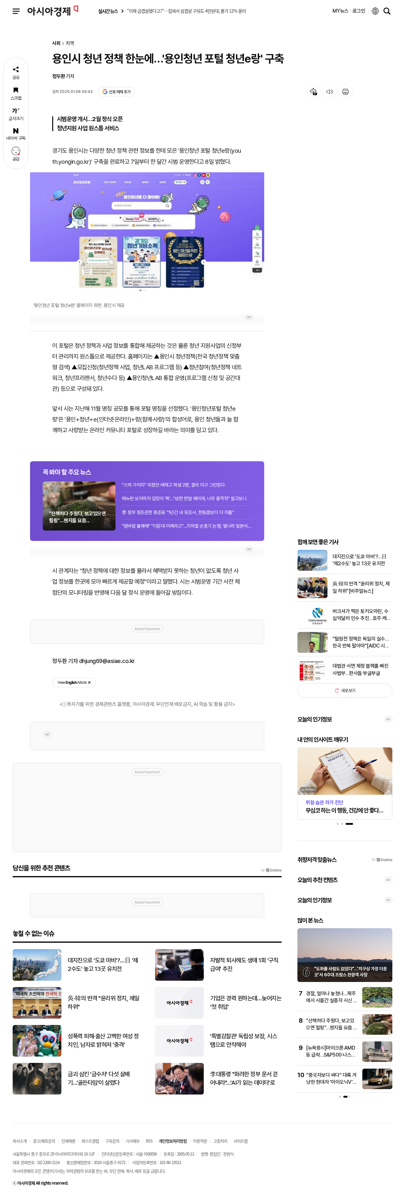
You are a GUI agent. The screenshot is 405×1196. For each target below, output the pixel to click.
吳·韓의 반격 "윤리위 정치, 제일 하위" (103, 1002)
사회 (56, 43)
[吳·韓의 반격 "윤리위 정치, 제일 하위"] (37, 1017)
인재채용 (68, 1141)
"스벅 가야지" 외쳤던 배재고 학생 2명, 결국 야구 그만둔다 (173, 485)
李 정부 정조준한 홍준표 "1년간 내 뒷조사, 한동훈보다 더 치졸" (178, 512)
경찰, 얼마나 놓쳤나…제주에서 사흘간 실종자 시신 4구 (331, 1001)
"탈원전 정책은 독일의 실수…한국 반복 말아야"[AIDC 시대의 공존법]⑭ (361, 643)
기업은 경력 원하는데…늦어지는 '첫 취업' (245, 1002)
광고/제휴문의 (44, 1141)
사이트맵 (240, 1141)
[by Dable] (271, 870)
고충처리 (220, 1141)
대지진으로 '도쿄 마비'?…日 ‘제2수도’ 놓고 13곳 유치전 (103, 964)
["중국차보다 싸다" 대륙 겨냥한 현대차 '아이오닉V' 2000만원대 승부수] (377, 1087)
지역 (70, 43)
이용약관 (200, 1141)
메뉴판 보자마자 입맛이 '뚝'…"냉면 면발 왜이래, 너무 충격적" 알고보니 (184, 498)
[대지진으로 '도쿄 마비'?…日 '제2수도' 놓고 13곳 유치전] (312, 569)
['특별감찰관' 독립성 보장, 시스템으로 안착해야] (179, 1055)
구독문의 (112, 1141)
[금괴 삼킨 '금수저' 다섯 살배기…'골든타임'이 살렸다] (37, 1093)
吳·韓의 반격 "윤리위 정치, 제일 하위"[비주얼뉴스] (361, 587)
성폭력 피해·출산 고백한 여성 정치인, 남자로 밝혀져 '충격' (103, 1040)
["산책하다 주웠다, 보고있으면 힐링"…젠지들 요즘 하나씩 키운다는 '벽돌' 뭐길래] (377, 1033)
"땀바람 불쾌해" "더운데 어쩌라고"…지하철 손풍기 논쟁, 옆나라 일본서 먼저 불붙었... (187, 526)
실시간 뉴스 (108, 11)
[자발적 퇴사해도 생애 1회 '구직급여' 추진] (179, 979)
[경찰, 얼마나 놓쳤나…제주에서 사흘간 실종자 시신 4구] (377, 1006)
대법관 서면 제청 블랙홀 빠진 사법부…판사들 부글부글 (360, 669)
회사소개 (20, 1141)
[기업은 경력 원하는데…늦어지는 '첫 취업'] (179, 1017)
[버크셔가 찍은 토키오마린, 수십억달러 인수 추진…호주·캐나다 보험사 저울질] (312, 624)
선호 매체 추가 (119, 91)
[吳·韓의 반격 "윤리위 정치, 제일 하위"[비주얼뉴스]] (312, 596)
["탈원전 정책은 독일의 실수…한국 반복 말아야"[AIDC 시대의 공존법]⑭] (312, 651)
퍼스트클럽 (90, 1141)
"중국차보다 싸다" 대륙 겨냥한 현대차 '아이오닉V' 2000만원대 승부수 (331, 1082)
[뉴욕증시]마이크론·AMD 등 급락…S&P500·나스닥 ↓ (331, 1055)
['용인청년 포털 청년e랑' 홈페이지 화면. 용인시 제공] (147, 234)
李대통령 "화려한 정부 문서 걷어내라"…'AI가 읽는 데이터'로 (244, 1078)
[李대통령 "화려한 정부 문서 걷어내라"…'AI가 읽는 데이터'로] (179, 1093)
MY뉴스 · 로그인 (349, 11)
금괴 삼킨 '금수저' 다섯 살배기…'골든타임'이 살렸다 (99, 1078)
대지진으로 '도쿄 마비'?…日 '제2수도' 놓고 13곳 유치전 (359, 560)
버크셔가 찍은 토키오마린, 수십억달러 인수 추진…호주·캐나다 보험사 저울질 (362, 615)
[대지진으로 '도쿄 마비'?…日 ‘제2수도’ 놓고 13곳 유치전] (37, 979)
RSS (149, 1141)
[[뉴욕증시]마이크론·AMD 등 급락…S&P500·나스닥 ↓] (377, 1060)
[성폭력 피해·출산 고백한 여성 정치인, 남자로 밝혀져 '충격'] (37, 1055)
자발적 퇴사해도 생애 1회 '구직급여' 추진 (244, 964)
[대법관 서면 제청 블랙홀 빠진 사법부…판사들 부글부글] (312, 679)
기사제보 (133, 1141)
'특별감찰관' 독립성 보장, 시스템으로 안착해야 (243, 1040)
